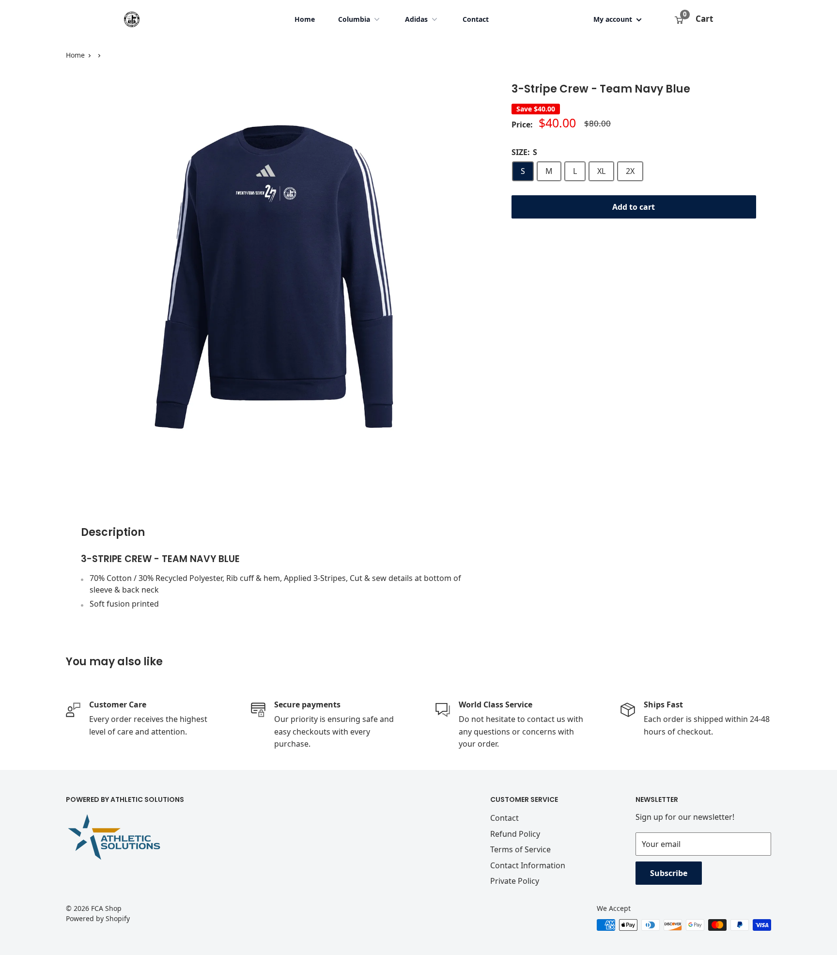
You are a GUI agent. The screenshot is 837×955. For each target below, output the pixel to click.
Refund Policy (515, 834)
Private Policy (514, 881)
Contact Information (527, 865)
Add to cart (633, 207)
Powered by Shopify (98, 918)
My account (613, 19)
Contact (476, 19)
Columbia (354, 19)
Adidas (416, 19)
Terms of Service (520, 849)
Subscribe (668, 873)
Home (304, 19)
